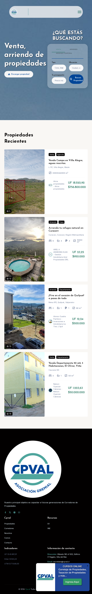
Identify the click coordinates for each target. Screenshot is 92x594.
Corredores (9, 528)
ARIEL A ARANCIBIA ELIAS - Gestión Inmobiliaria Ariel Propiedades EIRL (60, 254)
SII (48, 524)
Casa (61, 222)
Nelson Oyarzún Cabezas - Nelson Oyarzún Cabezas (57, 390)
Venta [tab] (58, 49)
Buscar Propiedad (78, 79)
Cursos (7, 538)
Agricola (60, 154)
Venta (52, 154)
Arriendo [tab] (73, 49)
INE (48, 528)
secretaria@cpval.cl (61, 561)
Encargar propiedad (20, 74)
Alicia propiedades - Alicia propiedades (58, 185)
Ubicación (73, 62)
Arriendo (53, 222)
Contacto (8, 543)
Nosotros (8, 533)
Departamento (65, 290)
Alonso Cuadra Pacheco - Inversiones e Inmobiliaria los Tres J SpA (59, 321)
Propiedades (9, 524)
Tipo (53, 62)
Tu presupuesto (58, 75)
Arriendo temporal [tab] (64, 53)
